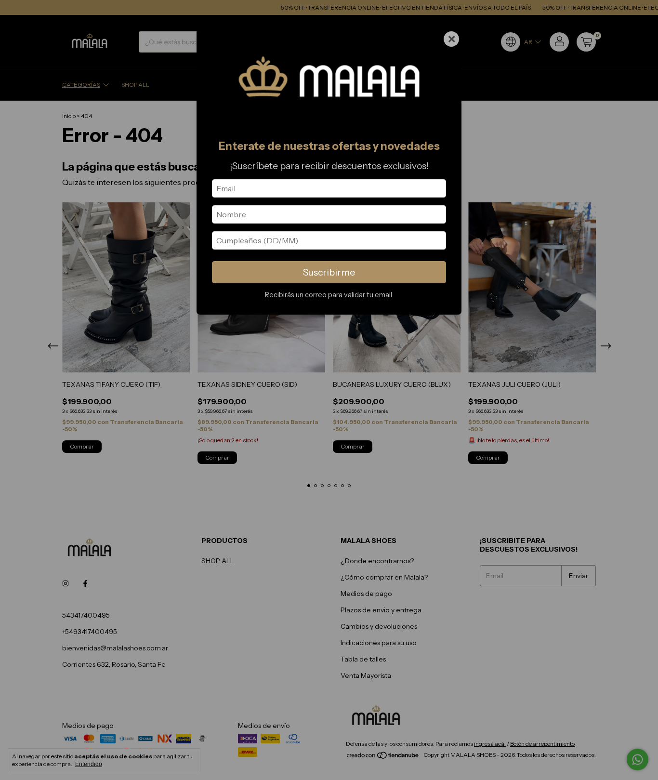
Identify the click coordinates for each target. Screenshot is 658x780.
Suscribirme (329, 272)
